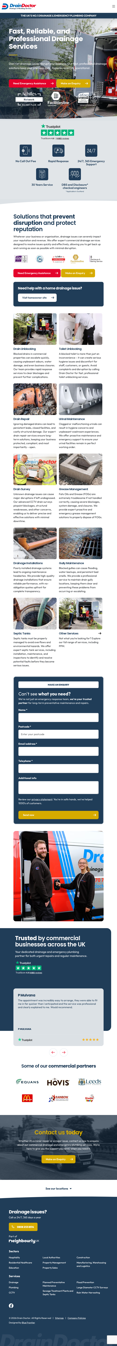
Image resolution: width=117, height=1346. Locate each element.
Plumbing (13, 1287)
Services (14, 1276)
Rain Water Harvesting (88, 1292)
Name (22, 710)
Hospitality (14, 1257)
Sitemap (59, 1318)
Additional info (27, 778)
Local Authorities (51, 1257)
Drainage (13, 1282)
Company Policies (77, 1318)
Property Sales (50, 1267)
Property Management (54, 1262)
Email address (27, 744)
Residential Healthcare (20, 1262)
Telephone (25, 761)
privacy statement (42, 799)
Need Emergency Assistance (29, 83)
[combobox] (58, 734)
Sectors (14, 1251)
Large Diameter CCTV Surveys (92, 1287)
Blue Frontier (28, 1322)
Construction (83, 1257)
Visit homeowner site (34, 297)
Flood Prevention (85, 1282)
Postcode (24, 726)
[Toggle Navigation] (113, 6)
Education (14, 1267)
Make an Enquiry (70, 83)
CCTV (12, 1292)
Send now (28, 815)
